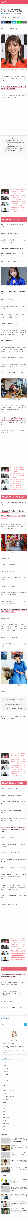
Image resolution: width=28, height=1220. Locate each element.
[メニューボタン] (26, 2)
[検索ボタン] (22, 2)
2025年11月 (5, 1071)
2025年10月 (5, 1074)
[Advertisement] (14, 117)
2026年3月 (5, 1062)
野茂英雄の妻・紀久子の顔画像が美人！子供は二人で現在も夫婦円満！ (18, 197)
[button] (3, 22)
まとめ (6, 153)
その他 (4, 1093)
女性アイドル (6, 1117)
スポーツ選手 (6, 1099)
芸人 (4, 1126)
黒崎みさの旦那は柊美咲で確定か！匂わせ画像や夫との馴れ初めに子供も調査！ (18, 203)
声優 (4, 1111)
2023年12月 (5, 1080)
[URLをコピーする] (24, 22)
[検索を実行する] (25, 1024)
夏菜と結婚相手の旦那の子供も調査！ (14, 151)
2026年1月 (5, 1065)
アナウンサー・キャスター (9, 1096)
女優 (4, 13)
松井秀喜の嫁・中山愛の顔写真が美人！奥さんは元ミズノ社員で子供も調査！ (18, 209)
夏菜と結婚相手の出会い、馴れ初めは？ (16, 148)
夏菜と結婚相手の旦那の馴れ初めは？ (14, 146)
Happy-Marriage (6, 2)
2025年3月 (5, 1077)
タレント (5, 1102)
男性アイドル (6, 1123)
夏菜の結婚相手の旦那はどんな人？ (13, 140)
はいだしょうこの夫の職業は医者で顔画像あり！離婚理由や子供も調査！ (18, 191)
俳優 (4, 1108)
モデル (4, 1105)
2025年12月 (5, 1068)
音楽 (4, 1129)
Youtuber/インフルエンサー (9, 1090)
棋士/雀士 (5, 1120)
